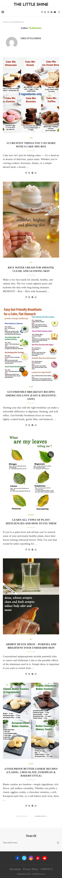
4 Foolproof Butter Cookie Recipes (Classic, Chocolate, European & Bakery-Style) (31, 772)
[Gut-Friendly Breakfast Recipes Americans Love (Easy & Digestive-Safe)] (31, 344)
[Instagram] (48, 12)
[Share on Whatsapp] (35, 173)
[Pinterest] (51, 12)
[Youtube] (55, 12)
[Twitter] (45, 12)
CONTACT (47, 869)
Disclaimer (15, 869)
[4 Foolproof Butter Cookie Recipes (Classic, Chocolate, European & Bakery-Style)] (31, 721)
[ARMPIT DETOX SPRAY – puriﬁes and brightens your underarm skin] (31, 596)
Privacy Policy (30, 869)
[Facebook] (42, 12)
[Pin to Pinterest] (32, 173)
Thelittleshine (30, 38)
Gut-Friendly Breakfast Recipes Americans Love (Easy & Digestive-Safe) (31, 395)
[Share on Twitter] (29, 173)
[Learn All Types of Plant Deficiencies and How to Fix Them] (31, 472)
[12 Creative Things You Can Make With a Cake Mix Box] (31, 95)
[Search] (59, 12)
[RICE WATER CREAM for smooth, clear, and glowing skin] (31, 220)
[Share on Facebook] (26, 173)
